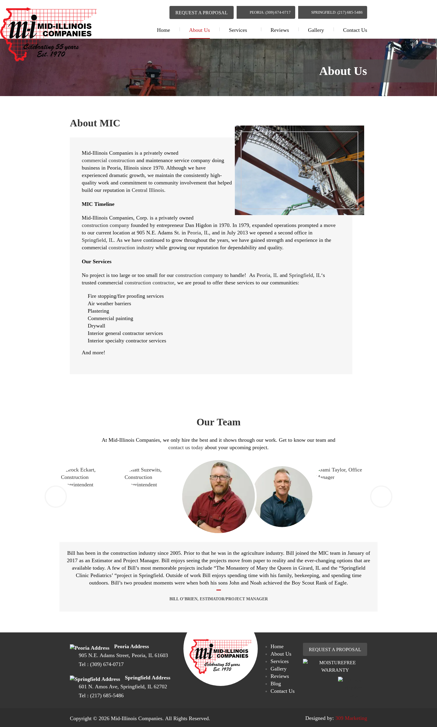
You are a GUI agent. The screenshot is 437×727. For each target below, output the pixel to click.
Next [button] (381, 496)
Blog (276, 684)
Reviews (280, 30)
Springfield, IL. (98, 240)
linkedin (160, 11)
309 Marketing (351, 718)
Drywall (96, 326)
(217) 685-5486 (107, 695)
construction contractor (149, 283)
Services (238, 30)
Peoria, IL (198, 233)
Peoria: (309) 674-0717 (270, 12)
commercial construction (108, 160)
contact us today (185, 447)
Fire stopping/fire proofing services (126, 296)
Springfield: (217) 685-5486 (337, 12)
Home (163, 30)
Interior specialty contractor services (127, 341)
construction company (105, 225)
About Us (199, 30)
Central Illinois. (149, 190)
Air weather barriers (109, 303)
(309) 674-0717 (107, 664)
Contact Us (355, 30)
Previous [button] (56, 496)
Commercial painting (110, 318)
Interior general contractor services (125, 333)
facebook (148, 11)
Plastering (98, 311)
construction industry (131, 247)
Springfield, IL (305, 275)
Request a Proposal (201, 12)
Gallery (316, 30)
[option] (218, 496)
